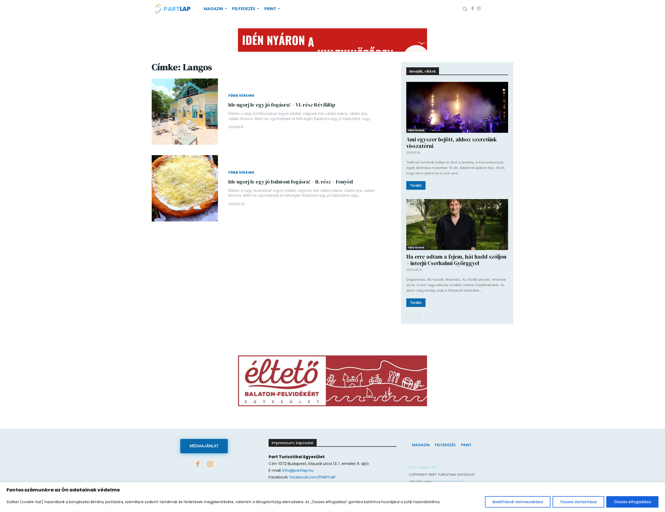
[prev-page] (409, 315)
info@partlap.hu (297, 470)
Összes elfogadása (632, 501)
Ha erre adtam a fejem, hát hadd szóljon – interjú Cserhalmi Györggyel (456, 260)
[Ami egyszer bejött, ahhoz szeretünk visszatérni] (457, 107)
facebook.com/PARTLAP (312, 477)
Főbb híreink (241, 95)
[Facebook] (472, 9)
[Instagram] (479, 9)
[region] (332, 497)
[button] (464, 9)
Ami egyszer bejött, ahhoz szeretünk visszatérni (451, 143)
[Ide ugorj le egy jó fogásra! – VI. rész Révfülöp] (185, 111)
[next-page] (418, 315)
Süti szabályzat (423, 467)
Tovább (416, 185)
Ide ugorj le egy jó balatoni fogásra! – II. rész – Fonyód (290, 181)
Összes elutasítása (578, 501)
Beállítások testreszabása (518, 501)
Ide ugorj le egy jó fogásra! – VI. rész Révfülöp (281, 104)
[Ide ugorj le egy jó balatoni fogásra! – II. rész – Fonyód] (185, 188)
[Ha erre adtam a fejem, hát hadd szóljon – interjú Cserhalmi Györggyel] (457, 224)
